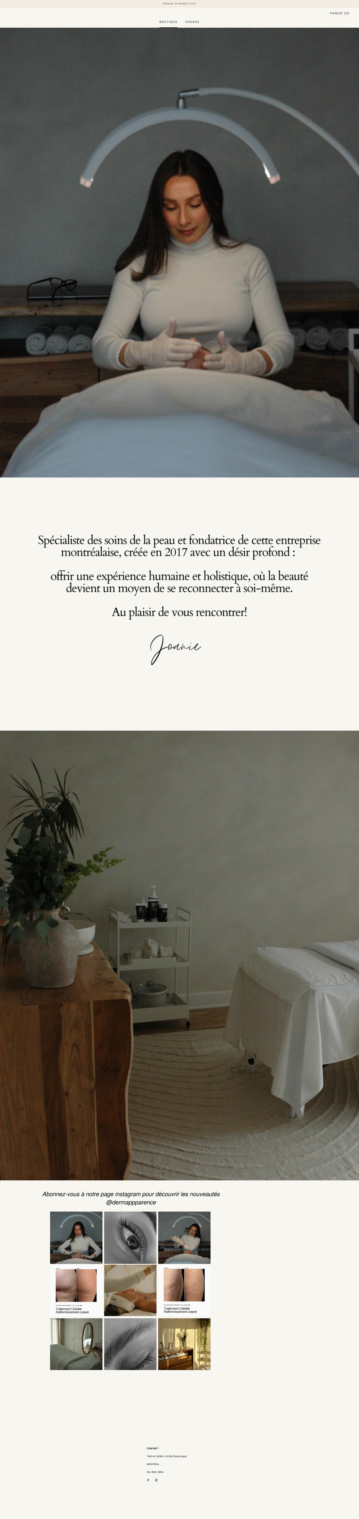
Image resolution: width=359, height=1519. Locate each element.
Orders (192, 22)
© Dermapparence (30, 1508)
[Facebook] (148, 1480)
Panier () (340, 13)
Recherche (316, 13)
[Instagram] (156, 1480)
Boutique (168, 22)
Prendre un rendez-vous (179, 3)
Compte (295, 13)
